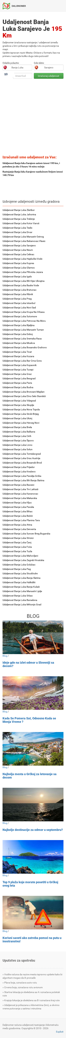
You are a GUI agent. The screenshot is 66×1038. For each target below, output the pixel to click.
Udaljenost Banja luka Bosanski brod (22, 462)
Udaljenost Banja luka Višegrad (19, 400)
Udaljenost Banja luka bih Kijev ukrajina (24, 281)
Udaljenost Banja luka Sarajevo (19, 245)
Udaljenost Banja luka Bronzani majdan (24, 391)
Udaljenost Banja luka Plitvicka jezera (23, 272)
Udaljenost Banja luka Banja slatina (21, 578)
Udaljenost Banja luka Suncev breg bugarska (26, 533)
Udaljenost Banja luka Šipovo (18, 440)
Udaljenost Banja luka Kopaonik (20, 365)
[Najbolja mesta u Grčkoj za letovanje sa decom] (33, 749)
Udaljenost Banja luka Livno (17, 445)
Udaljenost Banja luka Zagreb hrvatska (23, 560)
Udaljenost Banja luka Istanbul (19, 303)
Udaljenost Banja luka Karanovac (20, 493)
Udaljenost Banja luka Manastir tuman (23, 329)
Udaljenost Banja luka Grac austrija (21, 458)
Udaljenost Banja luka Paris (17, 383)
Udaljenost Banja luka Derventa (19, 529)
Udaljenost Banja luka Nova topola (21, 409)
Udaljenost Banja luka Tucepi (18, 369)
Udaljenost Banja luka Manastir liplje (22, 591)
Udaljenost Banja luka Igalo (17, 276)
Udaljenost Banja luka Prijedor (19, 467)
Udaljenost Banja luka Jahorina (19, 214)
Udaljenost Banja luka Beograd (19, 378)
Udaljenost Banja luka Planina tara (21, 520)
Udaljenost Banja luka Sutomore (20, 316)
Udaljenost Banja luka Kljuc (17, 502)
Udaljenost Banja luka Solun (17, 449)
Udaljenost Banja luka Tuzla (17, 551)
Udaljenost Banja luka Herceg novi (21, 422)
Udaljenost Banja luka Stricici (18, 538)
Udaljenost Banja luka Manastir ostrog (23, 236)
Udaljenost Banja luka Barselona (20, 600)
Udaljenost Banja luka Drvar (17, 232)
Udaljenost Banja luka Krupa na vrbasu (24, 312)
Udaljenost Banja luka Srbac (18, 595)
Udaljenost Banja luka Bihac (17, 511)
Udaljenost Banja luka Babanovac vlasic (24, 241)
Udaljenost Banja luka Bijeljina (19, 325)
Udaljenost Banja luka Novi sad (19, 307)
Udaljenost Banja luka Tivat (17, 351)
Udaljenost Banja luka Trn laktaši (20, 489)
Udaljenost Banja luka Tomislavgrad (22, 453)
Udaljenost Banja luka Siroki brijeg (21, 414)
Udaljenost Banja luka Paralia (18, 507)
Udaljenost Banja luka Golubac (19, 564)
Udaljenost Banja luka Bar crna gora (22, 360)
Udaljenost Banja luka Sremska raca (22, 338)
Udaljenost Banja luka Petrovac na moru (24, 320)
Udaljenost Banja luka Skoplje (18, 405)
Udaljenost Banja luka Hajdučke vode (22, 258)
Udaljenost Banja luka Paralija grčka (22, 476)
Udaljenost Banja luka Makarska (20, 498)
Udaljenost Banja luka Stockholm (20, 573)
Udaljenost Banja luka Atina (17, 524)
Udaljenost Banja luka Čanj (17, 542)
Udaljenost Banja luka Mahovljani (20, 555)
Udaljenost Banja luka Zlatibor (19, 210)
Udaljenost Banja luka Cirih (17, 436)
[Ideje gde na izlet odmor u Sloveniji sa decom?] (33, 637)
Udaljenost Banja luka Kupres (18, 263)
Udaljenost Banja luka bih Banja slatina (23, 480)
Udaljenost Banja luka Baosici (18, 484)
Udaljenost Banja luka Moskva (19, 343)
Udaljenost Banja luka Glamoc (19, 267)
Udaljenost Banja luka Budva (18, 387)
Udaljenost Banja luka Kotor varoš (21, 223)
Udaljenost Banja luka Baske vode (21, 285)
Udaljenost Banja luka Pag (17, 569)
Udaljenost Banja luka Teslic (17, 227)
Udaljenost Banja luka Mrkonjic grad (22, 604)
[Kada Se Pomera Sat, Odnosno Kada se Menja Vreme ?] (33, 693)
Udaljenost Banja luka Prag (17, 298)
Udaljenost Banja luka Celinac (18, 254)
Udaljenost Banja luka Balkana (19, 431)
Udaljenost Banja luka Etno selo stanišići (24, 396)
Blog (5, 655)
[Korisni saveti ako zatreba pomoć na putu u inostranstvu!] (33, 912)
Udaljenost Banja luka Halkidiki (19, 582)
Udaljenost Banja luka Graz (17, 374)
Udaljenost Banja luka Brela (17, 427)
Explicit (59, 1031)
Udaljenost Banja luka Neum (18, 250)
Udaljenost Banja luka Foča (17, 547)
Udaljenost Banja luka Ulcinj (17, 418)
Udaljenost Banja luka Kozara (18, 356)
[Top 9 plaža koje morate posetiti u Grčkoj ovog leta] (33, 857)
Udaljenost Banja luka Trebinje (19, 219)
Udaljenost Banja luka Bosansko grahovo (25, 347)
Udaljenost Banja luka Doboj (18, 334)
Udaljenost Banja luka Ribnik (18, 294)
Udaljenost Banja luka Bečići (18, 515)
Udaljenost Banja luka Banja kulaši (21, 586)
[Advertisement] (33, 118)
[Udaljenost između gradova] (15, 5)
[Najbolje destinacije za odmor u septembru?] (33, 804)
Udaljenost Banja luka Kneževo (19, 471)
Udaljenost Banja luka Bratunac (19, 289)
